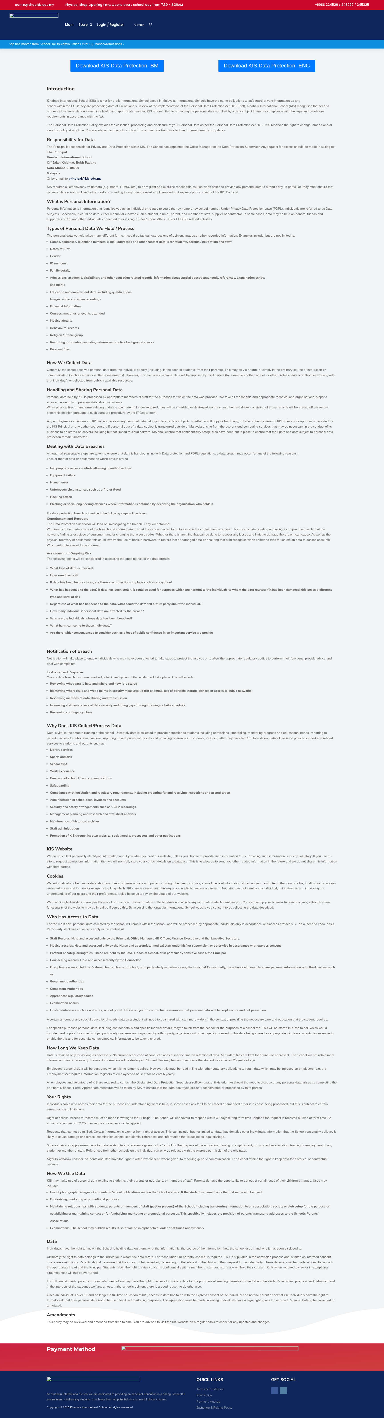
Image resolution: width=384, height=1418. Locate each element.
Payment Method (208, 1402)
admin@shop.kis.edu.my (34, 4)
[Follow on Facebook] (274, 1390)
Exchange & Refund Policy (214, 1408)
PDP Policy (204, 1395)
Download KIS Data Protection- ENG (267, 66)
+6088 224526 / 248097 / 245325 (342, 4)
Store (83, 24)
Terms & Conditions (210, 1389)
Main (69, 24)
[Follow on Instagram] (283, 1390)
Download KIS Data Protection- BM (117, 66)
